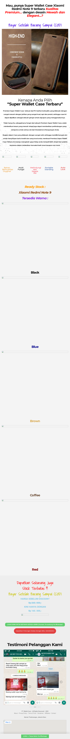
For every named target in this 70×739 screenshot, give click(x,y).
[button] (6, 678)
